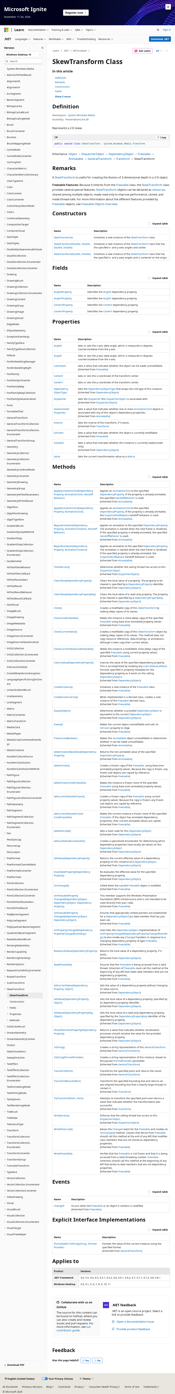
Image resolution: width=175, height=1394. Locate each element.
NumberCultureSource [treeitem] (20, 756)
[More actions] (167, 51)
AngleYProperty (63, 298)
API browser (80, 50)
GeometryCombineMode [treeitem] (21, 469)
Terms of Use (131, 1386)
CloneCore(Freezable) (66, 618)
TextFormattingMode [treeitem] (19, 1086)
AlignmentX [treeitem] (13, 81)
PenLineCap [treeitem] (13, 845)
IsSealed (59, 442)
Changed (130, 937)
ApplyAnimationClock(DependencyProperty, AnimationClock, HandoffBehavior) (73, 494)
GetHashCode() (62, 830)
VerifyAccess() (61, 1115)
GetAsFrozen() (62, 765)
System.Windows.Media (81, 115)
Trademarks (150, 1386)
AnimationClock (143, 409)
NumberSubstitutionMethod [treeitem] (23, 768)
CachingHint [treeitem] (14, 162)
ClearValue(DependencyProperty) (73, 580)
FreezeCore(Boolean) (65, 738)
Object (73, 154)
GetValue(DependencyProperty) (72, 858)
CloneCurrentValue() (65, 631)
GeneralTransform (100, 159)
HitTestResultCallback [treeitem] (19, 598)
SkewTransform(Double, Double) (72, 254)
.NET (66, 50)
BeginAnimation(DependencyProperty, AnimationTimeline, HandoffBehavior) (75, 529)
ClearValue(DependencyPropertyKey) (75, 594)
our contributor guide (74, 1328)
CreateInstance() (63, 687)
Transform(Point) (63, 1071)
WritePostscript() (63, 1129)
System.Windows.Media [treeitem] (20, 68)
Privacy (79, 1386)
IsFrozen (59, 432)
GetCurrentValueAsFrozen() (69, 796)
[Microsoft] (6, 30)
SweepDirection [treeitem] (16, 1057)
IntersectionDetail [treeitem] (17, 667)
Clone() (58, 608)
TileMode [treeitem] (12, 1117)
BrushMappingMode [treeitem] (19, 143)
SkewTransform (65, 177)
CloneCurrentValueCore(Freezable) (73, 648)
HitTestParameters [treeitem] (17, 579)
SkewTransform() (63, 237)
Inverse (58, 422)
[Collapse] (42, 48)
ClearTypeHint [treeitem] (15, 181)
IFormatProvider (122, 1060)
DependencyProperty (112, 494)
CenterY (107, 311)
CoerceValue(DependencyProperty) (73, 662)
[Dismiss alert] (168, 7)
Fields (58, 91)
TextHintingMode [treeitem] (16, 1093)
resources (158, 190)
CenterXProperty (63, 304)
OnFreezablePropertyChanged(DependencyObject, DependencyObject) (71, 916)
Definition (60, 77)
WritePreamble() (63, 1153)
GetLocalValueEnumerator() (69, 841)
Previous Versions (32, 1386)
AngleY (107, 298)
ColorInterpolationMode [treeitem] (20, 205)
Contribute (64, 1386)
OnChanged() (61, 885)
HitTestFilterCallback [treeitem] (18, 573)
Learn (56, 50)
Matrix (131, 456)
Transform (123, 159)
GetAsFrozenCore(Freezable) (70, 782)
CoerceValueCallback (155, 666)
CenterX (107, 304)
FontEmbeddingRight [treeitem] (19, 367)
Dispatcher (60, 399)
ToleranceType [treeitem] (15, 1124)
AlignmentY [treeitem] (13, 87)
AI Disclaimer (10, 1386)
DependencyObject (121, 154)
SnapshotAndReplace (116, 515)
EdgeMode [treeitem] (13, 324)
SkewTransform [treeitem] (19, 995)
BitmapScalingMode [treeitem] (18, 118)
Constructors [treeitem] (17, 1001)
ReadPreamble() (63, 964)
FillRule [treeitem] (11, 355)
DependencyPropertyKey (149, 597)
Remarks (60, 82)
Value (57, 456)
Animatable (76, 159)
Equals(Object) (62, 710)
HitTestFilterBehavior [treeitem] (19, 567)
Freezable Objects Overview (99, 204)
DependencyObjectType (102, 388)
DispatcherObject (93, 154)
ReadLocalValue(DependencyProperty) (75, 950)
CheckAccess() (62, 567)
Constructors (62, 86)
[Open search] (158, 30)
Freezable (144, 154)
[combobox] (23, 54)
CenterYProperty (63, 311)
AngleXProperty (63, 291)
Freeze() (58, 724)
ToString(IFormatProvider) (68, 1057)
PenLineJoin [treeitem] (13, 852)
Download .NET (160, 39)
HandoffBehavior (125, 498)
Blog (48, 1386)
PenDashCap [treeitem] (14, 839)
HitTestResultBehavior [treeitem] (19, 592)
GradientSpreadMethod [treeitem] (20, 532)
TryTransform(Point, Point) (68, 1098)
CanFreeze (60, 365)
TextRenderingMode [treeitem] (18, 1105)
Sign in (167, 29)
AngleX (107, 291)
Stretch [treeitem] (11, 1045)
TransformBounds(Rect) (67, 1081)
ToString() (59, 1047)
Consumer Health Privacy (103, 1386)
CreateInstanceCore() (66, 697)
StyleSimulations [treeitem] (16, 1051)
